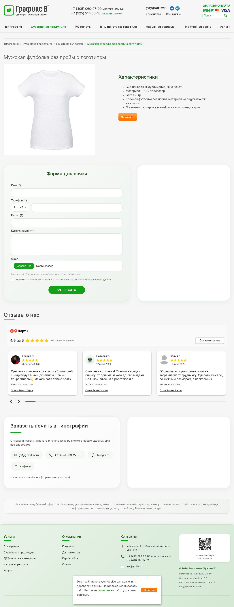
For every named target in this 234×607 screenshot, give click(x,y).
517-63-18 (85, 13)
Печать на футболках (70, 43)
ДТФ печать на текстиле (118, 27)
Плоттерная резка (197, 27)
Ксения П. (28, 356)
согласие (65, 279)
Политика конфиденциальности (195, 573)
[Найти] (226, 15)
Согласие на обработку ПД (193, 578)
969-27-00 (86, 9)
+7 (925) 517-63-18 (138, 559)
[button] (11, 401)
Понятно (149, 590)
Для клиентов (71, 552)
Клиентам (153, 14)
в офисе (25, 466)
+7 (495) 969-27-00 (68, 455)
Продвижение (186, 586)
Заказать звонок (111, 13)
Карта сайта (70, 558)
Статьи (66, 564)
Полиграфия (13, 27)
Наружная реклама (160, 27)
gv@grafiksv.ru (156, 8)
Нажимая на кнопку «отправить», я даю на (63, 279)
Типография (11, 43)
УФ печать (83, 27)
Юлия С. (176, 356)
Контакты (173, 14)
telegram (103, 455)
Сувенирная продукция (37, 43)
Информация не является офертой (197, 582)
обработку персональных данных (92, 279)
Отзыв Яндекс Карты (22, 390)
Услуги (225, 27)
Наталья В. (103, 356)
